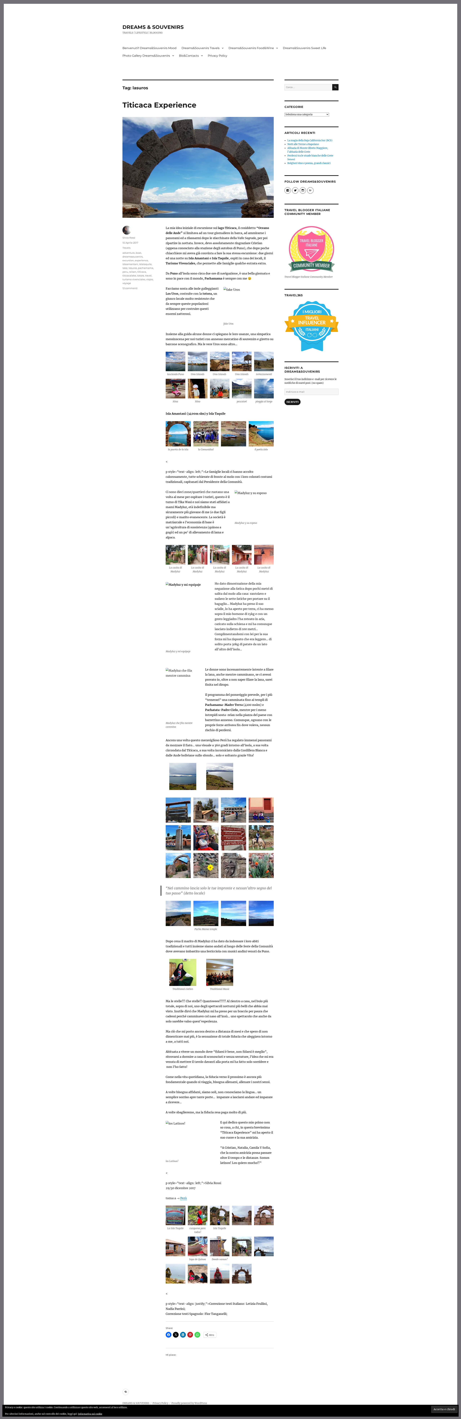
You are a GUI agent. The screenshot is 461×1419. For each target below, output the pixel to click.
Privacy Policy (217, 55)
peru (125, 271)
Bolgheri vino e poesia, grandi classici (308, 163)
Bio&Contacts (189, 55)
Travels (126, 247)
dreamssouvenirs (132, 256)
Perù (183, 1198)
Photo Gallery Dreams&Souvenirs (146, 55)
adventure (128, 252)
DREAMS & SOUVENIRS (153, 27)
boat (138, 252)
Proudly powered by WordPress (189, 1403)
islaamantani (130, 264)
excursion (128, 260)
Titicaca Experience (159, 105)
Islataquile (145, 264)
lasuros (133, 268)
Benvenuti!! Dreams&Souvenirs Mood (149, 48)
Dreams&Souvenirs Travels (201, 48)
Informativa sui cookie (90, 1414)
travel (148, 275)
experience (141, 260)
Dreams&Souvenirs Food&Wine (251, 48)
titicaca (141, 271)
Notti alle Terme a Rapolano (303, 144)
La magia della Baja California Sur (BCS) (309, 140)
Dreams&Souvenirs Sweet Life (304, 48)
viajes (149, 279)
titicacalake (129, 275)
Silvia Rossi (128, 237)
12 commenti (130, 288)
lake (124, 268)
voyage (126, 283)
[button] (175, 365)
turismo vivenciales (133, 279)
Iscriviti (293, 401)
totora (140, 275)
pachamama (145, 268)
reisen (132, 271)
